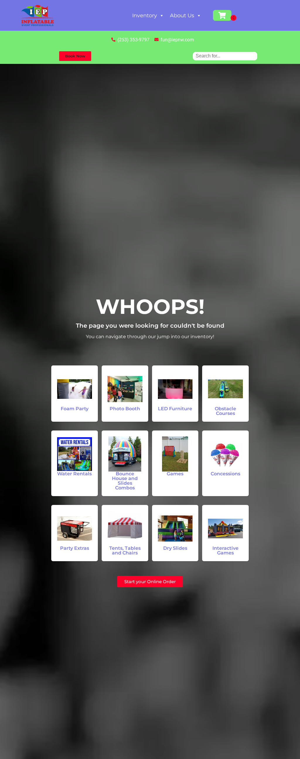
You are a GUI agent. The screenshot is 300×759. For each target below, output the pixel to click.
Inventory (144, 15)
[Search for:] (225, 55)
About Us (182, 15)
